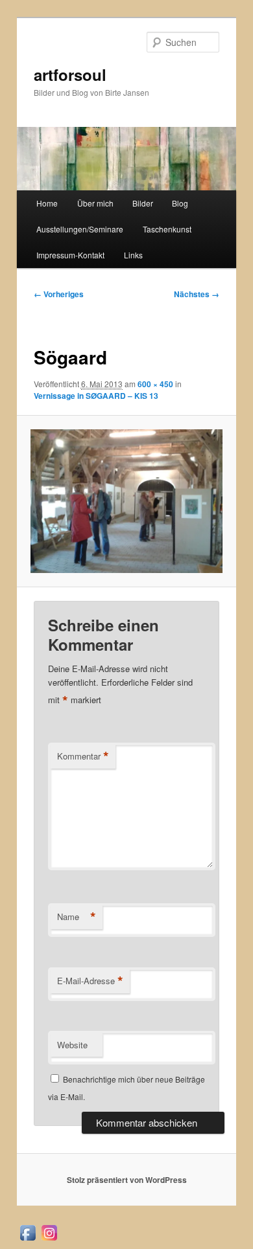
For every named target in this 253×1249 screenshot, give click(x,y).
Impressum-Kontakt (70, 254)
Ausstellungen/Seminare (79, 228)
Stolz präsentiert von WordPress (127, 1180)
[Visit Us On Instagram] (49, 1239)
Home (47, 202)
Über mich (95, 202)
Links (133, 254)
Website (72, 1045)
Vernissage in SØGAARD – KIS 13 (96, 395)
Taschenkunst (167, 228)
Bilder (142, 202)
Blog (180, 202)
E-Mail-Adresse (90, 981)
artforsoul (70, 74)
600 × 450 (155, 384)
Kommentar (83, 756)
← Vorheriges (59, 294)
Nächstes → (196, 294)
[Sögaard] (126, 501)
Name (76, 916)
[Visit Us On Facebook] (27, 1239)
